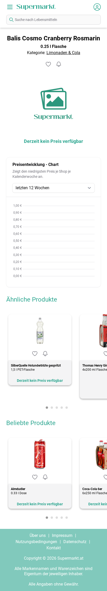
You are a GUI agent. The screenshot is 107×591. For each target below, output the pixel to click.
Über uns (38, 535)
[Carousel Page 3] (57, 407)
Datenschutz (74, 541)
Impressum (62, 535)
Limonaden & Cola (63, 52)
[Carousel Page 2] (52, 407)
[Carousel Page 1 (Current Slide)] (47, 407)
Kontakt (53, 547)
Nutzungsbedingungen (36, 541)
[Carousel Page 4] (62, 407)
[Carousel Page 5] (66, 407)
